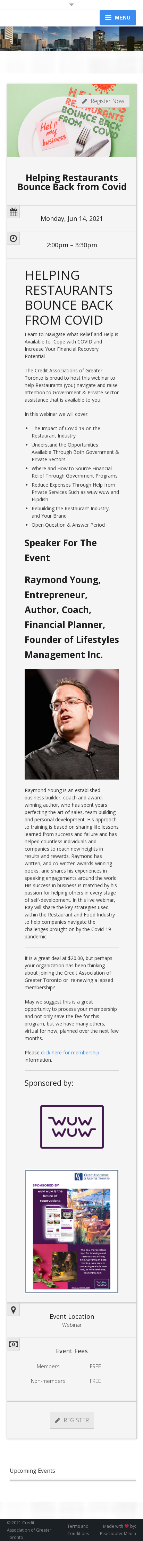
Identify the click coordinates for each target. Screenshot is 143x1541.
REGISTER (76, 1420)
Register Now (107, 101)
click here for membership (70, 1052)
